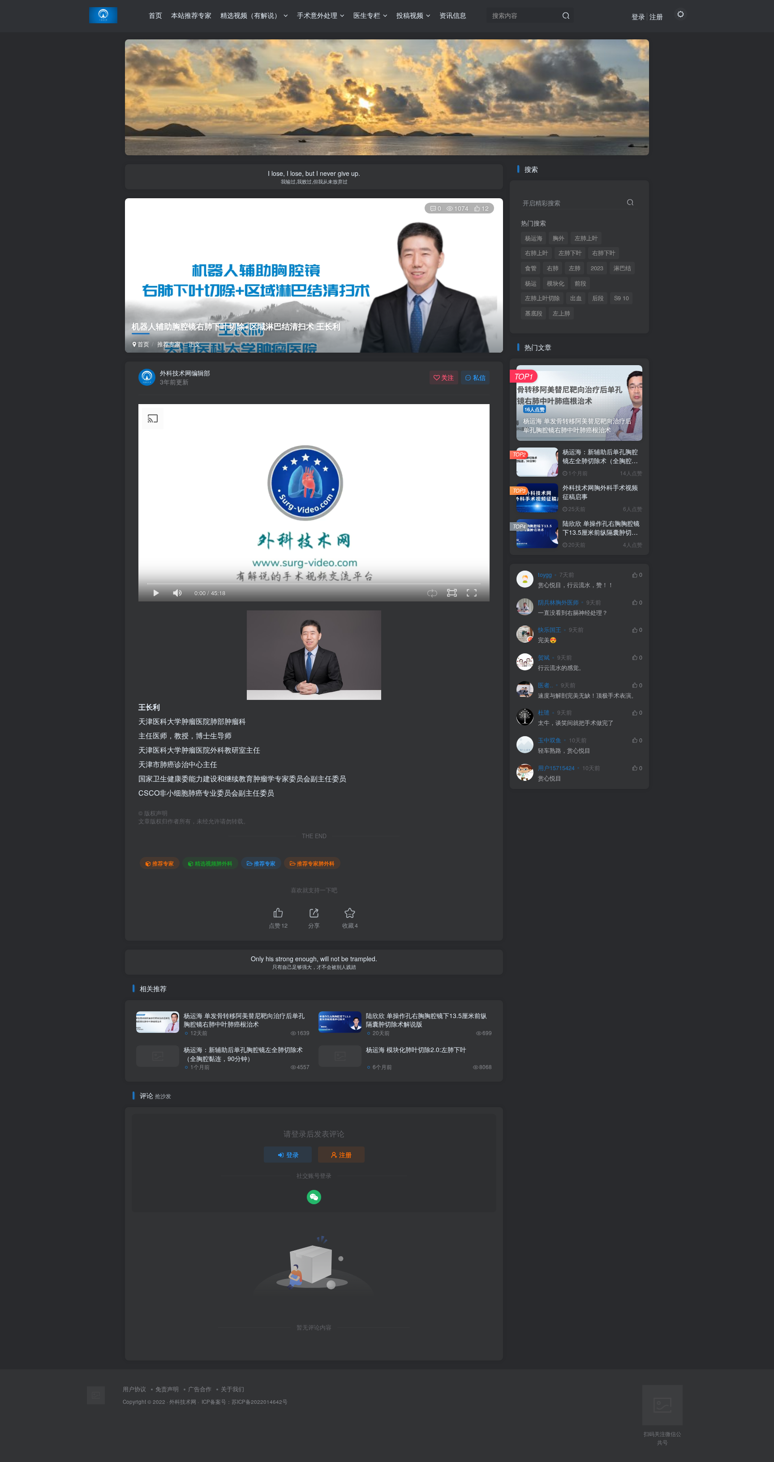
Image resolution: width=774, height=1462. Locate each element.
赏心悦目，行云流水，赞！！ (576, 585)
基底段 (533, 313)
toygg (545, 575)
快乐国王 (549, 630)
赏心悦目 (549, 778)
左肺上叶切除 (542, 298)
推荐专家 (169, 344)
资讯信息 (452, 15)
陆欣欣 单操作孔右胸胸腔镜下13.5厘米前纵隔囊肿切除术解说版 (426, 1020)
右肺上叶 (536, 253)
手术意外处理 (317, 15)
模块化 (555, 283)
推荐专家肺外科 (316, 863)
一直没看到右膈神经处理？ (573, 613)
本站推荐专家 (191, 15)
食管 (531, 268)
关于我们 (232, 1389)
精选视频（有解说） (250, 15)
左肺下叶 (570, 253)
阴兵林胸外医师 (558, 602)
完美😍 (547, 640)
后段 (598, 298)
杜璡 (544, 712)
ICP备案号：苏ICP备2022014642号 (244, 1401)
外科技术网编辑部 (185, 372)
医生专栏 (366, 15)
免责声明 (167, 1389)
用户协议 (134, 1389)
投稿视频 (409, 15)
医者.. (545, 685)
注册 (656, 16)
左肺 (574, 268)
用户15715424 (556, 768)
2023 (597, 268)
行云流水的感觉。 (561, 668)
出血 (576, 298)
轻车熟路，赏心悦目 (564, 750)
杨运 (531, 283)
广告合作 (199, 1389)
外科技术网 (182, 1401)
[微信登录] (314, 1197)
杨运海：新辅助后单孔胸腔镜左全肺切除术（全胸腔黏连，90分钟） (243, 1054)
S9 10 (621, 298)
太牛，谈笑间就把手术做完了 (576, 723)
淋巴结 (622, 268)
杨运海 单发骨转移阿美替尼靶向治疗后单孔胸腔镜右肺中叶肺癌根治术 (244, 1020)
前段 (580, 283)
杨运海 (533, 238)
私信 (479, 377)
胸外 (558, 238)
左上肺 (561, 313)
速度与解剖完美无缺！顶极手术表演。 (587, 695)
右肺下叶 (603, 253)
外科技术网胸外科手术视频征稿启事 (600, 492)
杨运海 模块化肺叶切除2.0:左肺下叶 (416, 1049)
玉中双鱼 (549, 740)
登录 (638, 16)
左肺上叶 (586, 238)
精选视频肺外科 (213, 863)
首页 (155, 15)
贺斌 (544, 657)
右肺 (553, 268)
